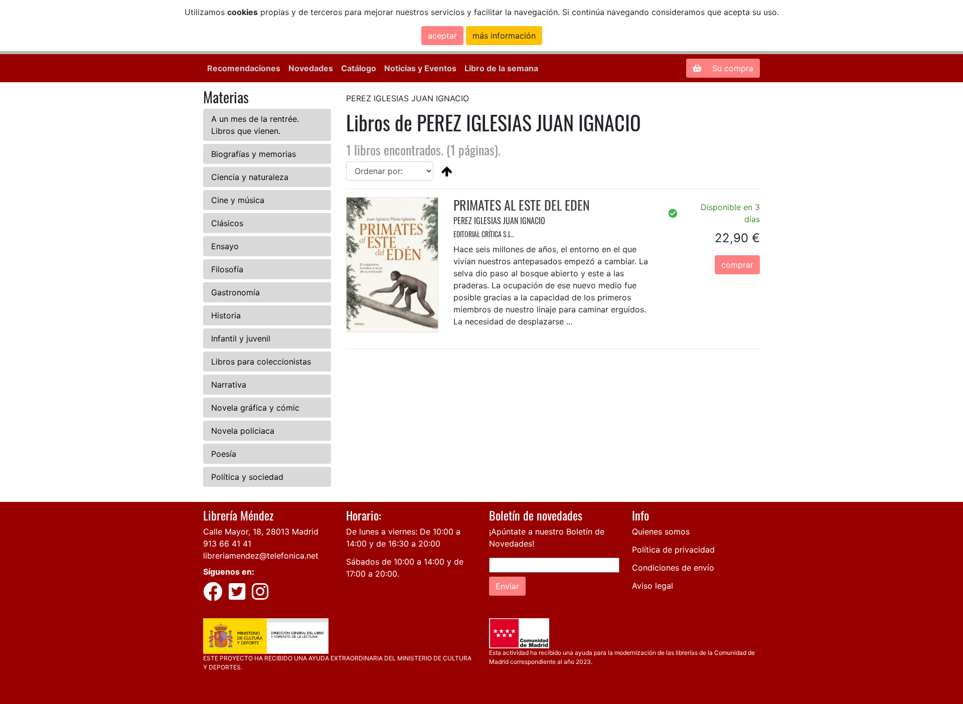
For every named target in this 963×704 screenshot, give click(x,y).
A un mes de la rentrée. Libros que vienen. (255, 125)
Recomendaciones (243, 68)
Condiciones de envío (673, 568)
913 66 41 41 (227, 544)
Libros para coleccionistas (261, 362)
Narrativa (228, 385)
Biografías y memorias (253, 154)
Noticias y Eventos (420, 68)
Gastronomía (235, 292)
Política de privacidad (673, 550)
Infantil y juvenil (240, 338)
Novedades (310, 68)
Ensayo (225, 246)
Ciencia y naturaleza (249, 177)
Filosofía (227, 269)
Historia (226, 315)
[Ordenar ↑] (446, 171)
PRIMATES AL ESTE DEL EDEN (521, 205)
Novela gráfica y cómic (255, 408)
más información (504, 36)
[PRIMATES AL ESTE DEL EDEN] (392, 264)
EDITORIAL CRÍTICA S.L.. (483, 234)
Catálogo (358, 68)
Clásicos (227, 223)
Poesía (223, 454)
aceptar (442, 36)
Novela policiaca (242, 431)
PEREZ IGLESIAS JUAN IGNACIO (499, 221)
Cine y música (237, 200)
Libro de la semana (501, 68)
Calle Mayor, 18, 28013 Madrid (260, 531)
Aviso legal (652, 586)
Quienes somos (661, 531)
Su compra (731, 68)
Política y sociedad (247, 477)
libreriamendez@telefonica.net (260, 556)
